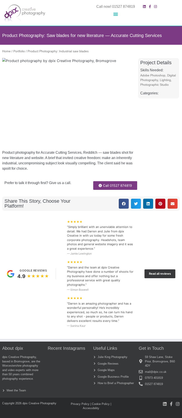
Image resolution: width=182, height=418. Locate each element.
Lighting (165, 80)
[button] (115, 14)
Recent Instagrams (66, 348)
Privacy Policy (80, 404)
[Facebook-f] (150, 6)
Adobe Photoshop (152, 75)
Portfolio (19, 51)
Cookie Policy (101, 404)
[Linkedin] (144, 6)
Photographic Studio (154, 84)
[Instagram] (155, 6)
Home (6, 51)
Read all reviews (160, 273)
